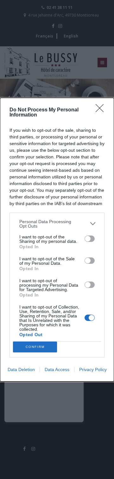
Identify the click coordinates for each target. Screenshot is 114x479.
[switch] (90, 239)
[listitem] (57, 223)
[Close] (102, 110)
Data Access (57, 369)
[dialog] (57, 240)
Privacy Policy (93, 369)
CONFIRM (35, 347)
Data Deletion (21, 369)
